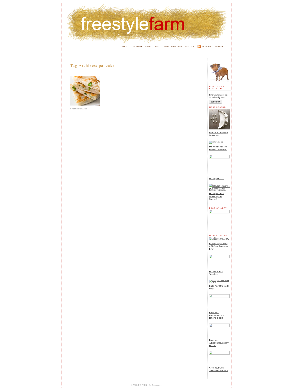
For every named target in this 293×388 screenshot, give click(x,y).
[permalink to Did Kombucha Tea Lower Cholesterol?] (216, 141)
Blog (158, 47)
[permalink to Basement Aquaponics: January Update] (219, 326)
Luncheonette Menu (141, 47)
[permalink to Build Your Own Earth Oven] (219, 282)
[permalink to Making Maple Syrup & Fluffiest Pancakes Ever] (219, 239)
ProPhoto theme (155, 385)
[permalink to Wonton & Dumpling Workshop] (219, 128)
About (124, 47)
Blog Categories (173, 47)
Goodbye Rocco (216, 178)
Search (219, 47)
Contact (189, 47)
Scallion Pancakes (78, 109)
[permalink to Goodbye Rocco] (219, 157)
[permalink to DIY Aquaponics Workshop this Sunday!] (219, 189)
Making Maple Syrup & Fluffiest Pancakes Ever (218, 246)
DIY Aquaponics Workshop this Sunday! (216, 196)
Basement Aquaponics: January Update (219, 343)
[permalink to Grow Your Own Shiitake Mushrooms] (219, 353)
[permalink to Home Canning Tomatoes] (219, 257)
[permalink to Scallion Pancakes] (85, 104)
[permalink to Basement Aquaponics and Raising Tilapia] (219, 297)
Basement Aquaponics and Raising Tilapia (216, 315)
